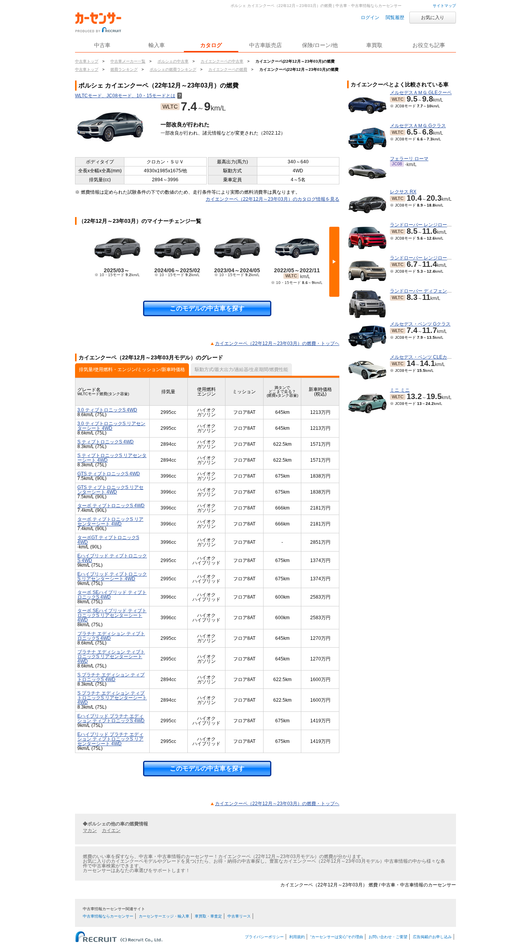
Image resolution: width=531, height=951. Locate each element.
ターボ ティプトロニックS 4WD (111, 505)
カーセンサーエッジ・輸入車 (164, 916)
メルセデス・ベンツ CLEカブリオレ (428, 357)
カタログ (211, 45)
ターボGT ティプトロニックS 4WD (108, 540)
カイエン (111, 830)
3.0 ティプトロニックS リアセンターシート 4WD (111, 426)
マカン (90, 830)
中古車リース (239, 916)
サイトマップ (444, 6)
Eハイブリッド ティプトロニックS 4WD (112, 558)
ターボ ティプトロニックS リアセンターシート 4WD (110, 522)
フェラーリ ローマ (409, 158)
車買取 (374, 45)
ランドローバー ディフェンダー (423, 291)
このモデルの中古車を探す (207, 308)
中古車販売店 (265, 45)
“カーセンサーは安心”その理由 (336, 937)
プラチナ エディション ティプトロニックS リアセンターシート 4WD (111, 656)
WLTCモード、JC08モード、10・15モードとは (128, 95)
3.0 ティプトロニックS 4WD (107, 410)
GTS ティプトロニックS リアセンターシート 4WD (110, 490)
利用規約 (297, 937)
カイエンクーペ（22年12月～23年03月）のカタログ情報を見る (272, 199)
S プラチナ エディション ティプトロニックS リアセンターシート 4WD (112, 697)
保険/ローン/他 (320, 45)
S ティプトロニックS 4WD (105, 442)
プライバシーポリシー (264, 937)
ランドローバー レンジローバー (423, 258)
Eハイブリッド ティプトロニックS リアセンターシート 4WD (112, 576)
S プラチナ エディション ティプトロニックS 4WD (111, 677)
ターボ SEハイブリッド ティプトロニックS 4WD (112, 595)
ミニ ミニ (400, 390)
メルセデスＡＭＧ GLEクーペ (421, 92)
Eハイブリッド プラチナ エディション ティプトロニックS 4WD (111, 718)
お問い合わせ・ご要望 (388, 937)
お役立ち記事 (428, 45)
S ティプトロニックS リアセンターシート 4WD (112, 458)
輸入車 (156, 45)
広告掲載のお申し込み (432, 937)
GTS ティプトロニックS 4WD (108, 473)
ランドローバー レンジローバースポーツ (432, 225)
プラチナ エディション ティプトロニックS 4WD (111, 636)
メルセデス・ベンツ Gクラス (420, 324)
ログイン (370, 17)
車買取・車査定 (208, 916)
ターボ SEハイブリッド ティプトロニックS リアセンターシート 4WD (112, 615)
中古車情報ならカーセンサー (108, 916)
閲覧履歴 (395, 17)
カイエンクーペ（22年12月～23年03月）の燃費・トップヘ (277, 343)
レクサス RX (403, 191)
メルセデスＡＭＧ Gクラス (418, 125)
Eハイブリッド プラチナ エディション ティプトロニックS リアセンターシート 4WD (110, 739)
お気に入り (432, 17)
